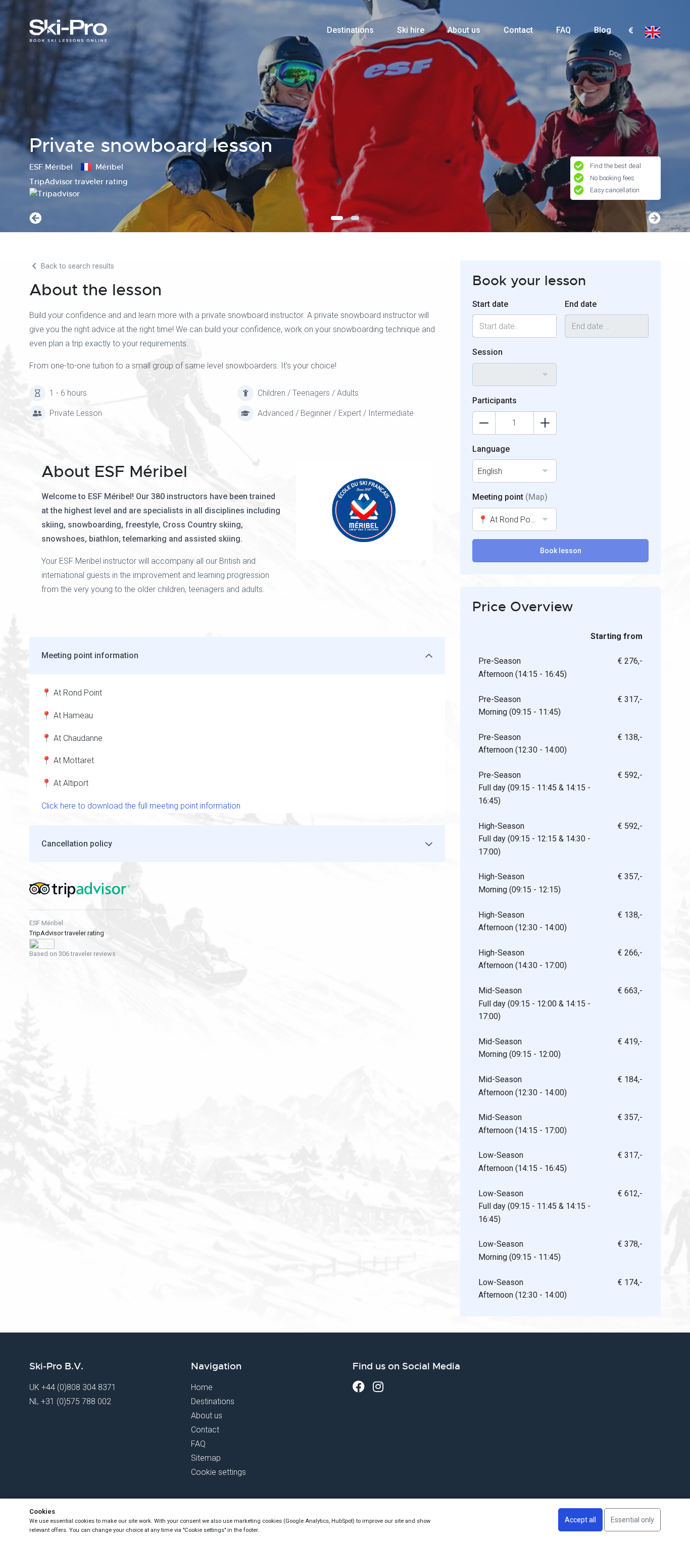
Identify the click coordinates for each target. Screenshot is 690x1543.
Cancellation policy (76, 843)
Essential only (632, 1520)
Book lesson (560, 551)
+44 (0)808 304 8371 (78, 1387)
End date (581, 304)
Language (491, 449)
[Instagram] (378, 1386)
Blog (602, 30)
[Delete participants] (484, 423)
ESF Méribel (46, 923)
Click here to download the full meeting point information (140, 806)
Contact (518, 30)
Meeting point (510, 497)
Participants (494, 400)
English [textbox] (490, 471)
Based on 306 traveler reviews (72, 953)
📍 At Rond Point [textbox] (508, 519)
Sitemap (206, 1458)
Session (487, 352)
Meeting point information (89, 655)
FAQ (563, 30)
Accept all (580, 1520)
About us (464, 30)
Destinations (350, 30)
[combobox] (630, 31)
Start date (490, 304)
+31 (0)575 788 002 (76, 1401)
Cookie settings (218, 1472)
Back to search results (76, 266)
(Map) (536, 497)
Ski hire (410, 30)
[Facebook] (359, 1386)
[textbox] (630, 31)
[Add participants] (545, 423)
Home (202, 1387)
